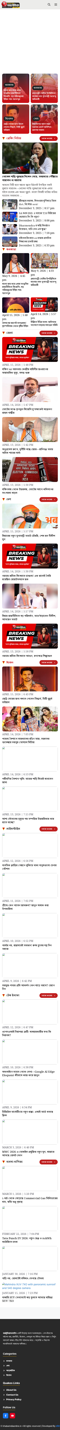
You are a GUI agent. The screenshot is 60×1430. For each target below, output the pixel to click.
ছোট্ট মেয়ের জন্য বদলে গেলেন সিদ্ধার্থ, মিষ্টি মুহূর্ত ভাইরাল (14, 127)
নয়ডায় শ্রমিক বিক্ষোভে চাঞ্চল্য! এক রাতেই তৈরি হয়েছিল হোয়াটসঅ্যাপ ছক (26, 578)
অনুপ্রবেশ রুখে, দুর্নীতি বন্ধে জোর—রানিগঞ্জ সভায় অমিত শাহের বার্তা (27, 451)
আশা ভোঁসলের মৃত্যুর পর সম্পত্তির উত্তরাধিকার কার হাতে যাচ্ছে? (28, 821)
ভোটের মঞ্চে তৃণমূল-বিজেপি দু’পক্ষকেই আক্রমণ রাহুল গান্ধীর (27, 411)
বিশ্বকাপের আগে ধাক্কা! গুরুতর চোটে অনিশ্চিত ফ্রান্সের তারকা (41, 127)
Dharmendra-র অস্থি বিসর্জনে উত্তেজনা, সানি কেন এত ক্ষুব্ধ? (34, 227)
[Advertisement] (30, 43)
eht (58, 1426)
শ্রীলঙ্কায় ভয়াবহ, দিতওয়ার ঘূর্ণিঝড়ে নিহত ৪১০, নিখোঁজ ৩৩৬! (37, 202)
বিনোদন (9, 662)
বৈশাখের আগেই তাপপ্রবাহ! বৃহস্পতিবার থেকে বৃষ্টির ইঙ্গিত (15, 324)
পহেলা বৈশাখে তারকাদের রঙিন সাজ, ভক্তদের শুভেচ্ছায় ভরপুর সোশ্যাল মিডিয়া (25, 740)
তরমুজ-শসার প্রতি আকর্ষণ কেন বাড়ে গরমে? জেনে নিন (28, 987)
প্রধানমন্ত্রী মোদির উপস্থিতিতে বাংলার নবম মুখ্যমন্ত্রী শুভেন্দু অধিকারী (44, 96)
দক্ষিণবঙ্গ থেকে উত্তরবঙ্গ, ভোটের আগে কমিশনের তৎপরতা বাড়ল (27, 491)
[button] (49, 5)
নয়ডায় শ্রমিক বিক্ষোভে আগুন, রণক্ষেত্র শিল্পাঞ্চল (27, 656)
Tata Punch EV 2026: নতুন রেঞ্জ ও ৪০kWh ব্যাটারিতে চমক (27, 1240)
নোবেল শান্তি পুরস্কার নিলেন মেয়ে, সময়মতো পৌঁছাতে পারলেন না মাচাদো (30, 178)
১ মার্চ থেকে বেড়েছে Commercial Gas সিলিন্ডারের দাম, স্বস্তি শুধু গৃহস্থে (30, 1200)
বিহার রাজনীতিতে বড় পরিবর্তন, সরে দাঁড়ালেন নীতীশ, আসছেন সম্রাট (29, 618)
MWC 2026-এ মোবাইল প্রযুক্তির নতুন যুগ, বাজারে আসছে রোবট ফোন (28, 1154)
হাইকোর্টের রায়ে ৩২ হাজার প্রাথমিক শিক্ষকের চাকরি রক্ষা (35, 240)
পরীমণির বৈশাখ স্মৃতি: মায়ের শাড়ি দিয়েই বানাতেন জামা (27, 781)
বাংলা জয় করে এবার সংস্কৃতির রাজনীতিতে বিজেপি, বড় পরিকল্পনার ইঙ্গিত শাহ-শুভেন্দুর (13, 95)
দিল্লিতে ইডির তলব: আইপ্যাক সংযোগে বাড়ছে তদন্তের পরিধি (44, 323)
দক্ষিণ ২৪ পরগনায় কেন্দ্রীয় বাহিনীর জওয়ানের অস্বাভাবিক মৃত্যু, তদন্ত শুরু (25, 371)
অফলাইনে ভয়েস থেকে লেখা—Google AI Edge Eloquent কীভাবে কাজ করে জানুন (28, 1073)
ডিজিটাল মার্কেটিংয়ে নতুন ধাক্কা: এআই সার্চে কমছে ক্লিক (27, 1114)
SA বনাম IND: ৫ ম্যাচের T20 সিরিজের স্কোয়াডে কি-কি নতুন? (37, 215)
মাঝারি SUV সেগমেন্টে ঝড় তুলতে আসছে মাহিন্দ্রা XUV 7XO (27, 1299)
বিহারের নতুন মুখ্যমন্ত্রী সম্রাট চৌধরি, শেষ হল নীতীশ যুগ (28, 538)
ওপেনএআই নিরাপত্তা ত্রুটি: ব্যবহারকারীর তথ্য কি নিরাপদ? (26, 1033)
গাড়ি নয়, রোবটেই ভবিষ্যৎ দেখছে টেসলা (23, 1278)
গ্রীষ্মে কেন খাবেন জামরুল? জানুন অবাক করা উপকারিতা (25, 907)
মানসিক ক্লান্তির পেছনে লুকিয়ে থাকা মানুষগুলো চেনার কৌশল (29, 867)
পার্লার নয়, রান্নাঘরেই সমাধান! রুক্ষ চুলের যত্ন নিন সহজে (27, 947)
